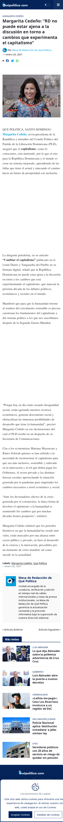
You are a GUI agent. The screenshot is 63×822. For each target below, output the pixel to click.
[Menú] (58, 4)
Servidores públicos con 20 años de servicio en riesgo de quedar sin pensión (45, 752)
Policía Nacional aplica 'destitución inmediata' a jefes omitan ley (44, 728)
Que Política (40, 563)
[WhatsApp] (17, 60)
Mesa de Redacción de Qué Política (35, 579)
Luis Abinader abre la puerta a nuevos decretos (45, 679)
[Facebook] (7, 60)
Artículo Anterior (13, 629)
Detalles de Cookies (48, 814)
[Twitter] (12, 60)
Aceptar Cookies (20, 814)
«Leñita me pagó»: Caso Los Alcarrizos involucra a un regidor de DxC (45, 703)
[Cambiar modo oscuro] (47, 5)
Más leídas (12, 639)
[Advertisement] (31, 211)
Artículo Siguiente (49, 629)
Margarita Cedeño (15, 134)
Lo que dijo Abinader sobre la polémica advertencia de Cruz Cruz (46, 656)
